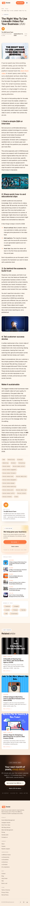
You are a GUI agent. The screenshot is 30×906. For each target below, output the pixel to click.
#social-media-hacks (8, 476)
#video (16, 496)
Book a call (4, 883)
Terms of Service (6, 890)
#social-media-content (19, 466)
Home (3, 8)
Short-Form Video (6, 825)
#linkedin (19, 459)
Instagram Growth (6, 822)
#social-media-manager (9, 483)
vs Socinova (5, 862)
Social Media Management (8, 820)
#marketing (5, 463)
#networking (22, 463)
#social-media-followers (9, 473)
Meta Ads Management (7, 830)
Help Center (4, 878)
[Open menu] (26, 2)
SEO (6, 613)
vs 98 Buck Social (6, 854)
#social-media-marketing (9, 486)
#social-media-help (21, 476)
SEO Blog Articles (6, 827)
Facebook (7, 606)
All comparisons (5, 867)
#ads (4, 459)
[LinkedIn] (27, 902)
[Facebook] (20, 902)
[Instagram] (23, 902)
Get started (20, 2)
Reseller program (6, 848)
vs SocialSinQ (5, 859)
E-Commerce (14, 613)
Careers (3, 846)
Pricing (3, 832)
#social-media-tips (21, 490)
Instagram (16, 606)
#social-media (6, 466)
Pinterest (15, 610)
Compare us (4, 837)
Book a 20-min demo (15, 788)
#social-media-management (9, 479)
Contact (3, 873)
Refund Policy (5, 895)
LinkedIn (5, 14)
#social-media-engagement (9, 469)
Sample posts (5, 834)
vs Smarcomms (5, 857)
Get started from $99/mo (14, 783)
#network (13, 463)
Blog (6, 8)
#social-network (21, 493)
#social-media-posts (8, 490)
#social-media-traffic (9, 493)
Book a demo (15, 546)
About (3, 844)
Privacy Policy (5, 892)
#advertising (11, 459)
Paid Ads (23, 610)
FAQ (3, 881)
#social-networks (7, 496)
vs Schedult (4, 864)
